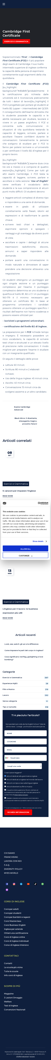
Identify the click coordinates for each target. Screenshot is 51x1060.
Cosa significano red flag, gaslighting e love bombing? (24, 658)
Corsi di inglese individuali (16, 941)
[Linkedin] (21, 884)
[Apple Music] (7, 890)
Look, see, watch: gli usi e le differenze (21, 644)
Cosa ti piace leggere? (13, 773)
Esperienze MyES (25, 683)
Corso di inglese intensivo (16, 945)
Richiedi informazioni (18, 812)
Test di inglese (11, 1006)
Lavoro (25, 695)
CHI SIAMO (9, 853)
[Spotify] (43, 884)
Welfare (8, 1002)
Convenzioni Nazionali (14, 1010)
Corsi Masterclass (12, 921)
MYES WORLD (11, 873)
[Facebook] (7, 884)
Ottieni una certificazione (16, 933)
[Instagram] (14, 884)
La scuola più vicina (13, 967)
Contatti (8, 963)
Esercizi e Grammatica (16, 41)
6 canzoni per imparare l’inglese (19, 491)
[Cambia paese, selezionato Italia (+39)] (7, 758)
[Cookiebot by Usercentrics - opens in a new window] (38, 503)
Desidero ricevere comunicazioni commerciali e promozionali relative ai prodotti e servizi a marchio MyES (24, 799)
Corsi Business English (15, 925)
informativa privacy (21, 795)
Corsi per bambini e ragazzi (17, 917)
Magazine (9, 994)
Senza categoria (25, 701)
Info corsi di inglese (13, 975)
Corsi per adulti (11, 909)
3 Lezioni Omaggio (13, 998)
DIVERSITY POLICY (13, 869)
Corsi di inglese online (14, 937)
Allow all (25, 549)
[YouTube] (28, 884)
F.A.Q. (7, 865)
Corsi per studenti (12, 913)
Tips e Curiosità (25, 707)
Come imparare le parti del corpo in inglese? (24, 650)
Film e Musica (25, 689)
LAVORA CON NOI (13, 861)
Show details (38, 541)
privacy (32, 1056)
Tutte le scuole (11, 971)
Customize (24, 556)
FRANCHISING (11, 857)
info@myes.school (22, 1056)
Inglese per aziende (13, 929)
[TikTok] (35, 884)
